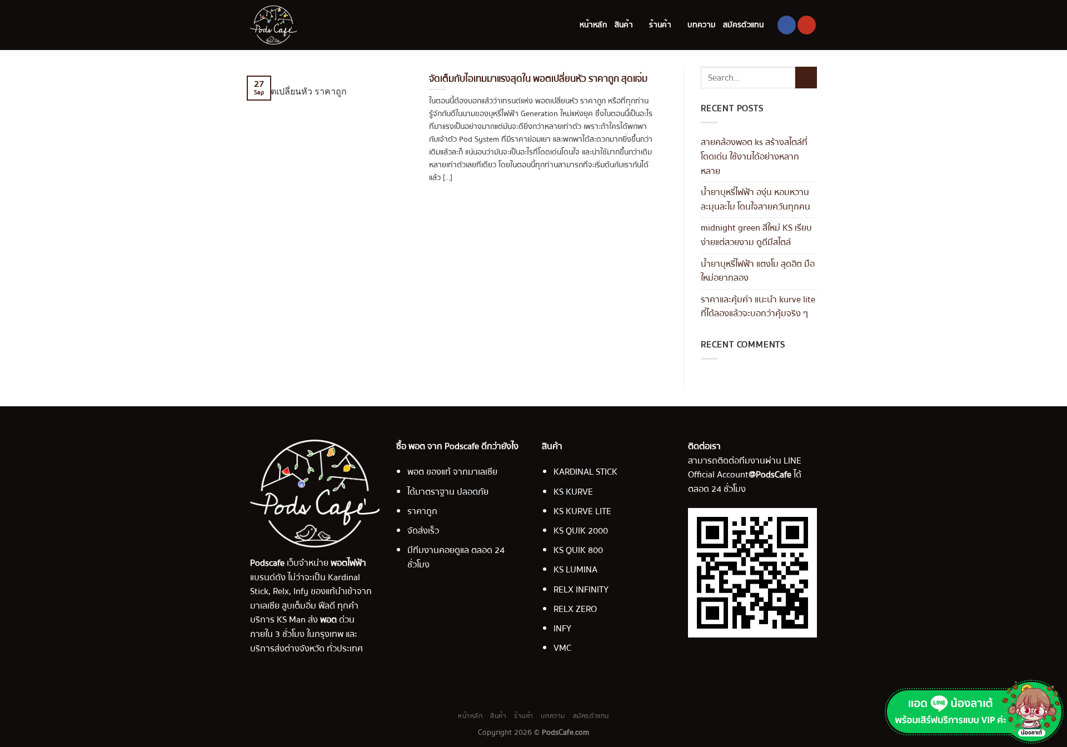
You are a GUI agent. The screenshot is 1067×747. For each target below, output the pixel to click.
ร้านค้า (660, 24)
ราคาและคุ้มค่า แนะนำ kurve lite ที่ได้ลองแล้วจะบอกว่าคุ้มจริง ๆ (758, 306)
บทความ (701, 24)
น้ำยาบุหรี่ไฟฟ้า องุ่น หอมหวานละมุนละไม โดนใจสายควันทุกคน (755, 199)
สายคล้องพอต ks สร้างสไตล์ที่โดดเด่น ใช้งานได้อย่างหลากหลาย (754, 156)
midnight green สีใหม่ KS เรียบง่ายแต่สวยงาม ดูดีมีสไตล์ (756, 235)
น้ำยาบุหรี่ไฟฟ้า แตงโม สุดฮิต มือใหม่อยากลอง (758, 271)
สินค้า (624, 24)
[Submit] (806, 77)
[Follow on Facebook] (786, 25)
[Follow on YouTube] (806, 25)
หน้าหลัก (593, 24)
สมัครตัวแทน (743, 24)
